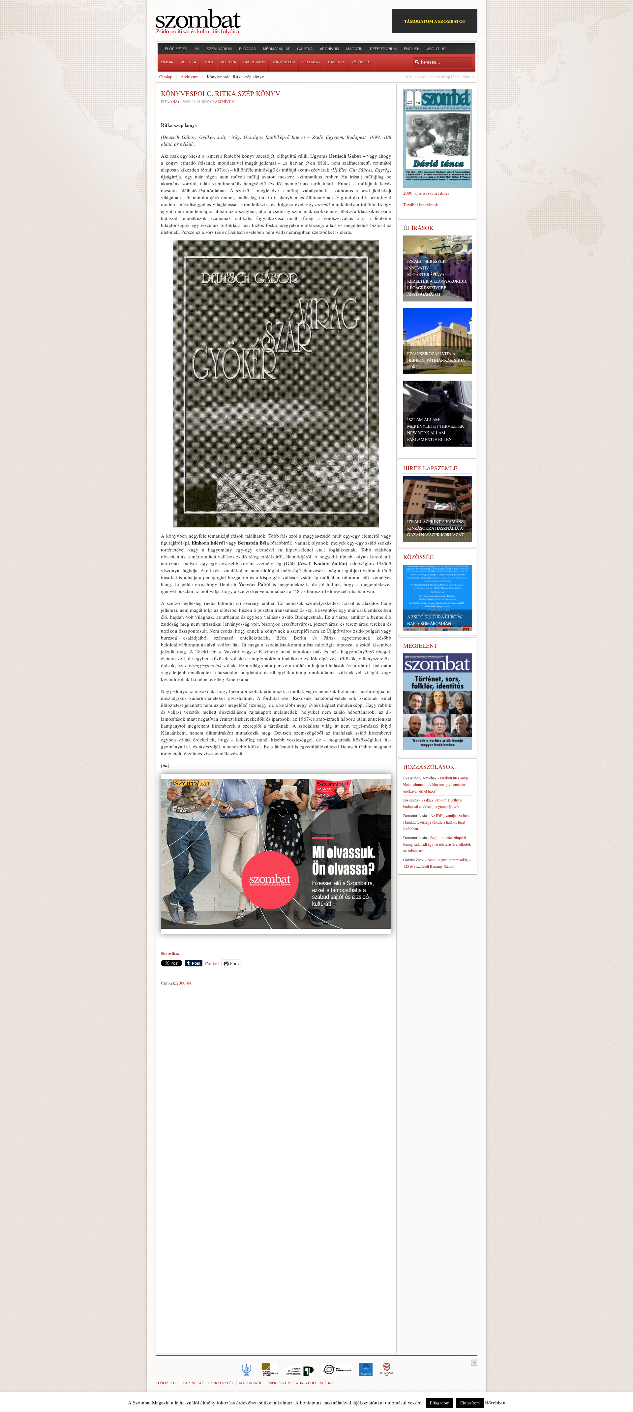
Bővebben (495, 1402)
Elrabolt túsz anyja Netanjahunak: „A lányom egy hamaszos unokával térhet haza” (435, 784)
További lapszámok (420, 204)
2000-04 (184, 983)
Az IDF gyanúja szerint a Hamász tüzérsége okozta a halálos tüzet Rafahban (436, 822)
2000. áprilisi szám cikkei (426, 193)
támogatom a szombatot (435, 21)
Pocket (212, 963)
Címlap (165, 76)
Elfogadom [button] (439, 1403)
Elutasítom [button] (470, 1403)
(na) (175, 101)
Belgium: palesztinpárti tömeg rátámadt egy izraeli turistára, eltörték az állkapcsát (437, 844)
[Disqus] (276, 1080)
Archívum (189, 76)
